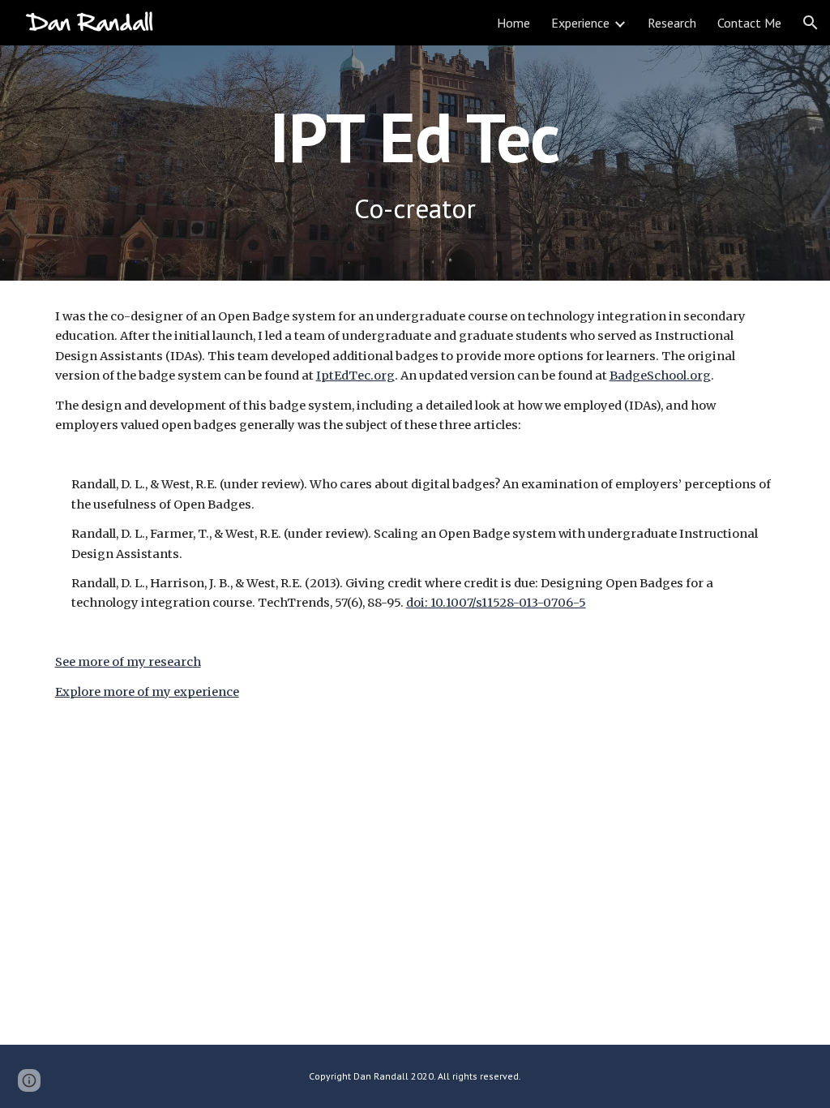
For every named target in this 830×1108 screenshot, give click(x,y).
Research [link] (672, 23)
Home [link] (513, 23)
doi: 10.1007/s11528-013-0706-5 (496, 602)
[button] (810, 22)
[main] (414, 137)
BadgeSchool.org (660, 375)
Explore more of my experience (147, 692)
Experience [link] (580, 23)
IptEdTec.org (355, 375)
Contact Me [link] (749, 23)
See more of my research (128, 662)
